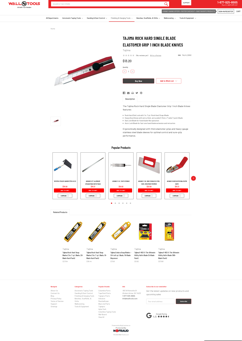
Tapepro (101, 306)
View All (101, 317)
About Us (54, 290)
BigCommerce (125, 325)
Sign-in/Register (226, 11)
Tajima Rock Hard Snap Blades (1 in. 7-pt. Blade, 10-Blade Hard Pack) (96, 255)
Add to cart (65, 190)
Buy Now (71, 238)
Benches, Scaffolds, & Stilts (147, 18)
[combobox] (110, 4)
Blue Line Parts (104, 304)
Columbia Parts (104, 290)
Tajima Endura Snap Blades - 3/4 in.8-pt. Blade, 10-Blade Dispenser (120, 255)
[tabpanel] (73, 240)
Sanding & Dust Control (96, 18)
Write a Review (155, 55)
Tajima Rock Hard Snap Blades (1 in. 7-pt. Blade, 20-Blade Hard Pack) (73, 255)
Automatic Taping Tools (71, 18)
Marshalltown (103, 301)
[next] (193, 178)
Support (186, 3)
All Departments (52, 18)
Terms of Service (57, 301)
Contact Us (55, 293)
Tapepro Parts (104, 296)
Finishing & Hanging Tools (121, 18)
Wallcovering (169, 18)
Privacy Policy (56, 298)
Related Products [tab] (60, 212)
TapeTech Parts (104, 293)
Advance (101, 298)
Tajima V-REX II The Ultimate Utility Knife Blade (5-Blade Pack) (144, 255)
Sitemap (54, 306)
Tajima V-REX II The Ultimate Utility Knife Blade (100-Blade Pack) (168, 255)
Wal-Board (102, 314)
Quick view (72, 227)
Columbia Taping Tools (107, 312)
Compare (64, 196)
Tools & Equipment (187, 18)
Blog (52, 296)
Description (130, 99)
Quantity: (125, 67)
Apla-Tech (102, 309)
